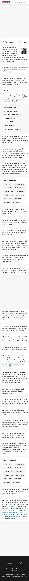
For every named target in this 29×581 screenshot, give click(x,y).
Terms (17, 569)
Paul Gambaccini (21, 191)
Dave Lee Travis (8, 191)
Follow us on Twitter (13, 563)
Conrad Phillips (8, 188)
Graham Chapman (20, 188)
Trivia (9, 125)
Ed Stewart (16, 202)
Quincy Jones (7, 184)
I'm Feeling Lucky (21, 2)
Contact (14, 570)
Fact (10, 118)
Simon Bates (7, 198)
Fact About (10, 122)
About (13, 569)
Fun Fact (10, 111)
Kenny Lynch (17, 198)
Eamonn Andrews (19, 184)
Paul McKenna (19, 195)
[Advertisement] (14, 21)
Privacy (22, 569)
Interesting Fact (12, 114)
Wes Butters (7, 202)
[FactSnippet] (6, 2)
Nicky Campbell (8, 195)
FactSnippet (7, 569)
